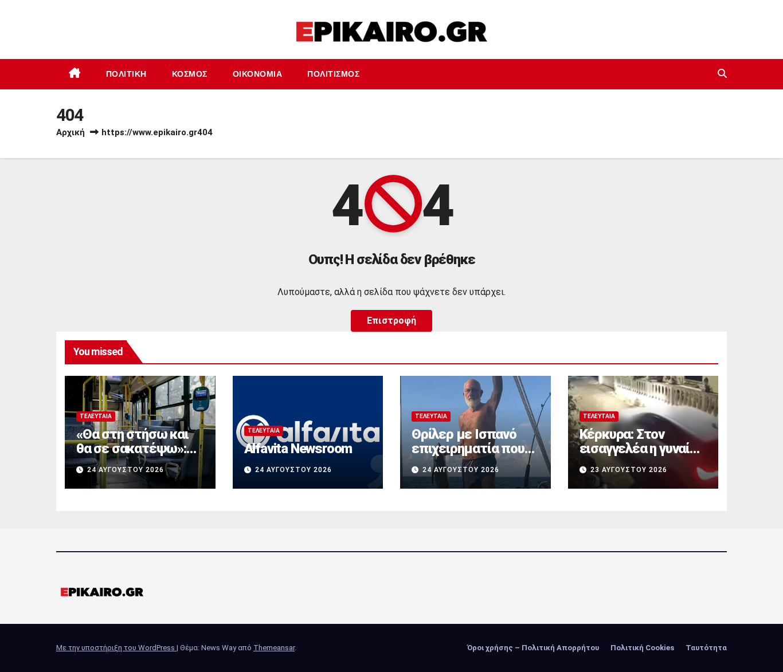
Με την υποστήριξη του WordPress (116, 647)
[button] (722, 73)
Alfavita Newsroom (298, 449)
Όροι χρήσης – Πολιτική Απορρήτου (533, 647)
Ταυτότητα (706, 647)
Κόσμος (190, 74)
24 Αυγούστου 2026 (125, 470)
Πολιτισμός (333, 74)
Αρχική (70, 132)
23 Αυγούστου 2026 (628, 470)
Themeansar (274, 647)
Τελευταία (96, 416)
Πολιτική (126, 74)
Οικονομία (258, 74)
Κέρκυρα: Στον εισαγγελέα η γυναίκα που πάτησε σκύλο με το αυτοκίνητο (642, 455)
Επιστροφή (391, 320)
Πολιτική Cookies (642, 647)
